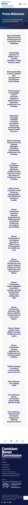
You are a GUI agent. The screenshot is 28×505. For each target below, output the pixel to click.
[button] (25, 4)
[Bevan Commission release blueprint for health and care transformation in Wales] (14, 351)
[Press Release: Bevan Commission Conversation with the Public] (14, 399)
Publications (5, 467)
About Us (4, 462)
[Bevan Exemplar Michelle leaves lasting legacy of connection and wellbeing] (14, 39)
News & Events (6, 469)
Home (3, 459)
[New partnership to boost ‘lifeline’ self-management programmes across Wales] (14, 77)
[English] (20, 4)
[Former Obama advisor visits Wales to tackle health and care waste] (14, 332)
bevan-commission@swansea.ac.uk (11, 481)
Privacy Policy (13, 499)
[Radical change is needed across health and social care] (14, 369)
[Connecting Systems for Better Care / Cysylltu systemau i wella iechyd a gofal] (14, 57)
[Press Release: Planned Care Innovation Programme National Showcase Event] (14, 417)
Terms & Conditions (6, 499)
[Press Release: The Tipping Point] (14, 383)
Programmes (5, 464)
